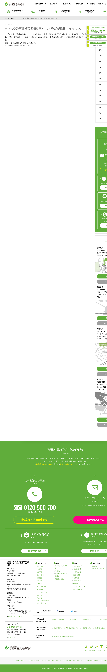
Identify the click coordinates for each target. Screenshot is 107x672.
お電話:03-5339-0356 (44, 464)
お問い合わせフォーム (69, 464)
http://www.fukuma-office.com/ (19, 46)
